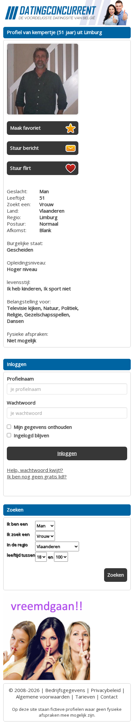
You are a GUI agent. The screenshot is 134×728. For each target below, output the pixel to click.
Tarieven (85, 696)
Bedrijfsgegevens (65, 690)
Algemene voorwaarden (43, 696)
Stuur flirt (20, 168)
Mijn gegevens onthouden (41, 427)
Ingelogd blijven (30, 435)
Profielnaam (20, 378)
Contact (109, 696)
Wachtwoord (21, 402)
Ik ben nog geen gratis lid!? (37, 476)
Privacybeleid (106, 690)
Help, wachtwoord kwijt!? (35, 470)
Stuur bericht (24, 148)
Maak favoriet (25, 127)
